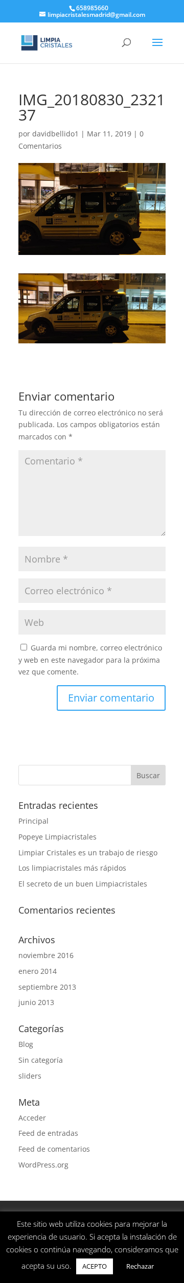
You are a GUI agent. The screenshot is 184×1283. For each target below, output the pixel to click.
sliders (29, 1076)
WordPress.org (43, 1165)
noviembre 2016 (46, 955)
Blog (25, 1044)
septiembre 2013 (47, 987)
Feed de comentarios (54, 1149)
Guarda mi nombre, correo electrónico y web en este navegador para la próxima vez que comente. (90, 660)
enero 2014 (37, 971)
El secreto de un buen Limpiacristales (82, 884)
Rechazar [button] (140, 1266)
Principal (33, 821)
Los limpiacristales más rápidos (72, 868)
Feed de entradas (48, 1133)
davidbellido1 (55, 133)
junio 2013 (36, 1002)
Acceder (32, 1118)
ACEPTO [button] (94, 1266)
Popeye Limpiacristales (57, 837)
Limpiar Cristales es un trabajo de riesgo (87, 852)
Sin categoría (40, 1060)
